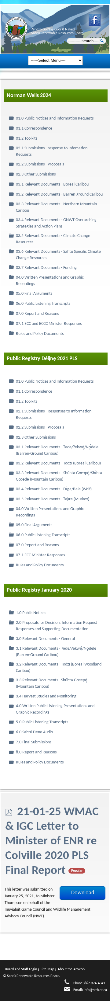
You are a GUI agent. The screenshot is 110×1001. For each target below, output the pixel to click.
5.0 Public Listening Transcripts (42, 722)
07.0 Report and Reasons (37, 313)
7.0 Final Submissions (33, 742)
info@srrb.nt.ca (95, 990)
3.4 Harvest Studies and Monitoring (46, 696)
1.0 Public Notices (31, 613)
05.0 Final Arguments (34, 293)
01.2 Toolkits (26, 138)
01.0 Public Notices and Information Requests (55, 118)
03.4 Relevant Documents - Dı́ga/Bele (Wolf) (54, 489)
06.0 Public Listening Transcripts (43, 303)
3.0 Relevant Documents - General (45, 639)
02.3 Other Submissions (36, 174)
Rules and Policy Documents (40, 334)
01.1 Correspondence (34, 128)
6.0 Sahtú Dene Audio (34, 732)
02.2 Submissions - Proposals (40, 164)
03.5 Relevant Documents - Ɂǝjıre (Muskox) (52, 499)
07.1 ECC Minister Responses (40, 555)
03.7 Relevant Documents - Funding (46, 268)
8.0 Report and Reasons (36, 752)
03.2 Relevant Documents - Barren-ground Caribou (59, 194)
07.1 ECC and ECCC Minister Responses (49, 324)
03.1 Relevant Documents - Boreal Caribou (52, 184)
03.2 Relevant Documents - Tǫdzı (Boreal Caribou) (58, 463)
